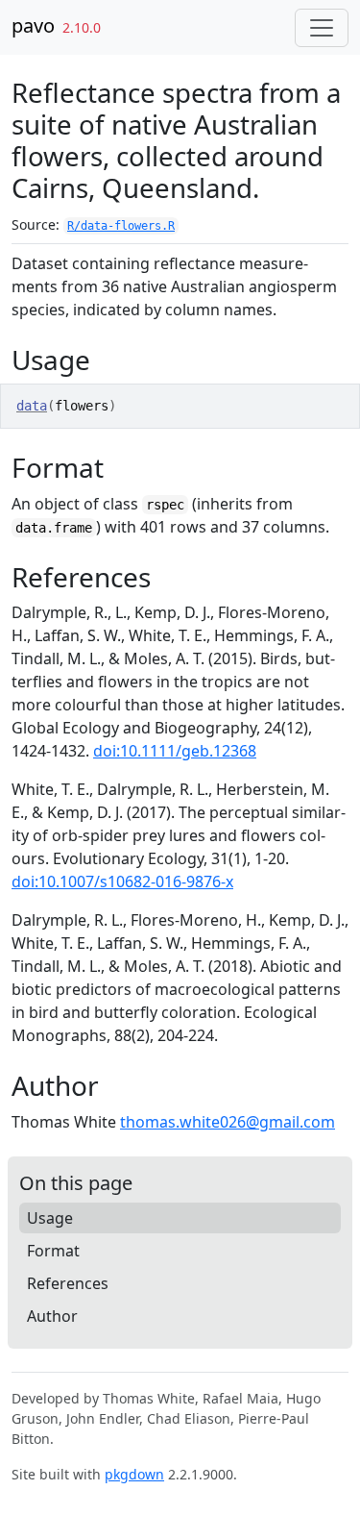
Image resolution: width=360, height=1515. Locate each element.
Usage (50, 1218)
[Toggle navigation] (321, 28)
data (31, 405)
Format (53, 1250)
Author (52, 1316)
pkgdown (134, 1474)
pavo (33, 25)
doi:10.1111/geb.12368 (174, 750)
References (67, 1283)
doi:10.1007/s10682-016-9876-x (122, 881)
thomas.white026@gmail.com (227, 1121)
